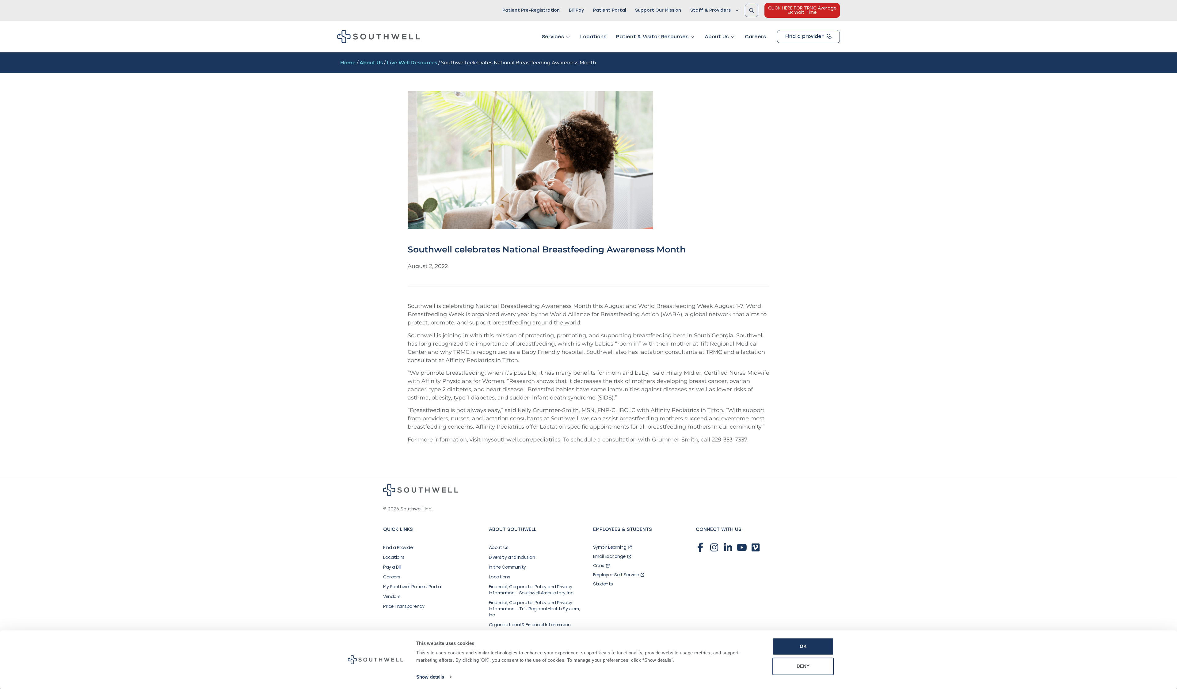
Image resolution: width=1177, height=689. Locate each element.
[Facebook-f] (700, 547)
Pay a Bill (392, 567)
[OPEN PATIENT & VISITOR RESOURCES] (692, 36)
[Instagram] (714, 547)
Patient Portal (609, 10)
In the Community (507, 567)
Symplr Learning (610, 547)
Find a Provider (398, 547)
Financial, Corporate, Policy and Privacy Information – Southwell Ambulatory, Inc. (531, 590)
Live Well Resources (412, 63)
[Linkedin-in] (728, 547)
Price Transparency (403, 606)
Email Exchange (609, 556)
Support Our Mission (658, 10)
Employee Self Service (616, 574)
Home (348, 63)
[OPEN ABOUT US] (732, 36)
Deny (803, 666)
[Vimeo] (755, 547)
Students (603, 584)
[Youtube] (741, 547)
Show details (430, 677)
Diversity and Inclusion (512, 557)
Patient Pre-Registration (531, 10)
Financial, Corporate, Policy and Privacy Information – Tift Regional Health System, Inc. (534, 609)
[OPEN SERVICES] (568, 36)
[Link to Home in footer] (420, 490)
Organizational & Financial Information (530, 624)
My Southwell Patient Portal (412, 586)
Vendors (392, 596)
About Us (371, 63)
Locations (394, 557)
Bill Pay (576, 10)
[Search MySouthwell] (751, 10)
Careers (391, 577)
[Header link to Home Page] (378, 36)
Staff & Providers (710, 10)
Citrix (598, 565)
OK (803, 646)
